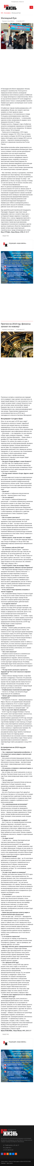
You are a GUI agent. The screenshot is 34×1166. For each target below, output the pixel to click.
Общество (5, 236)
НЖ (2, 13)
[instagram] (5, 1154)
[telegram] (10, 1154)
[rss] (16, 1154)
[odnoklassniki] (8, 1154)
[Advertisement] (17, 69)
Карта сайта (10, 1163)
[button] (2, 7)
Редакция (3, 1163)
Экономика (7, 13)
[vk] (13, 1154)
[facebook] (2, 1154)
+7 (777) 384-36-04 (8, 1150)
